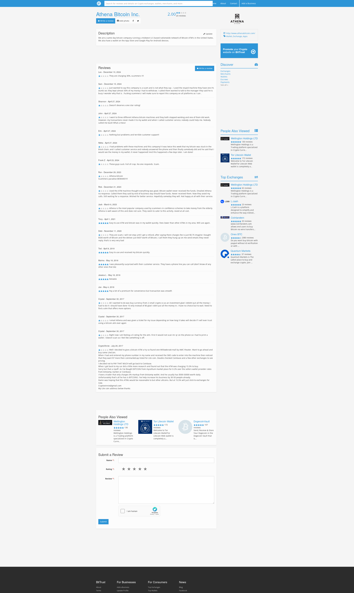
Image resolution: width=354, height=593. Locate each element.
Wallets (224, 76)
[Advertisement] (156, 54)
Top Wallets (152, 590)
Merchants (226, 74)
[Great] (144, 469)
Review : (109, 478)
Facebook (183, 590)
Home (213, 3)
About (223, 3)
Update (208, 33)
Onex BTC (236, 234)
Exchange (237, 36)
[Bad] (128, 469)
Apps (245, 36)
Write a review (107, 20)
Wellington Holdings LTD (121, 422)
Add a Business (249, 3)
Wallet (229, 36)
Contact (233, 3)
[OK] (133, 469)
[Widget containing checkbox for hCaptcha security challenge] (139, 511)
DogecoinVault (202, 421)
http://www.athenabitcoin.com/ (240, 33)
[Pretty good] (139, 469)
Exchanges (225, 71)
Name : (110, 460)
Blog (181, 587)
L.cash (234, 201)
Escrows (224, 79)
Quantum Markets (240, 250)
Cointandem (237, 217)
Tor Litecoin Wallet (163, 421)
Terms (98, 590)
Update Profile (122, 590)
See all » (224, 85)
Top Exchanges (154, 587)
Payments (225, 82)
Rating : (110, 469)
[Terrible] (123, 469)
